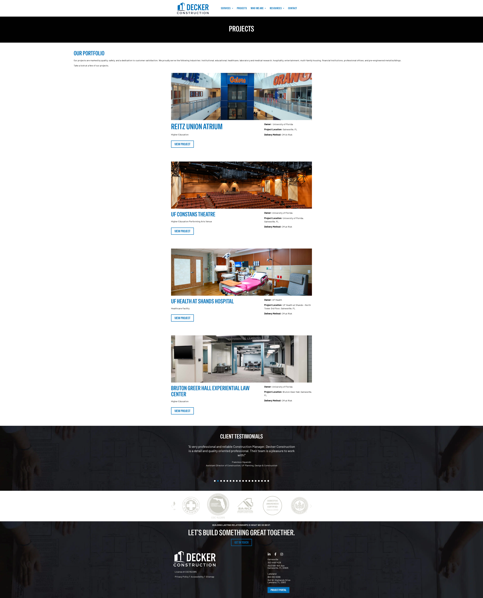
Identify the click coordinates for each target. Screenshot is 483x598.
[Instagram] (282, 554)
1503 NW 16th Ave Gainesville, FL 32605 (278, 566)
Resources (276, 8)
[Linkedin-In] (269, 554)
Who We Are (257, 8)
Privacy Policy (182, 576)
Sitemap (210, 576)
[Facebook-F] (275, 554)
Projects (242, 8)
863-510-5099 (274, 576)
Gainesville (273, 559)
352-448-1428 (274, 562)
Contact (292, 8)
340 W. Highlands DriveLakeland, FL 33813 (279, 581)
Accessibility (197, 576)
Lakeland (272, 573)
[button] (227, 8)
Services (226, 8)
